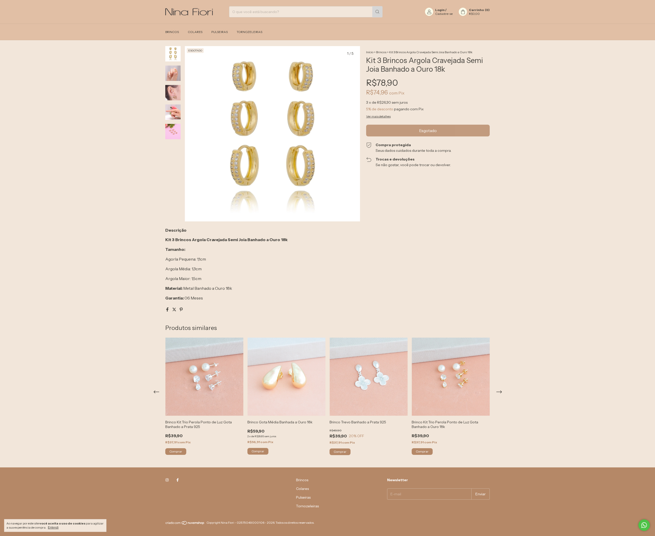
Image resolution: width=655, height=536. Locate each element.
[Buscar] (377, 11)
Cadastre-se (444, 14)
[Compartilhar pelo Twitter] (174, 309)
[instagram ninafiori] (167, 480)
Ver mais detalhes (378, 116)
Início (369, 52)
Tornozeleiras (249, 32)
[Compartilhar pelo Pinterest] (181, 309)
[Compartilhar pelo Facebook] (167, 309)
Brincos (172, 32)
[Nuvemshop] (185, 524)
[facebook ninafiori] (177, 480)
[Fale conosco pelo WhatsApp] (644, 525)
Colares (195, 32)
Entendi (53, 527)
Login (440, 10)
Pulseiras (219, 32)
